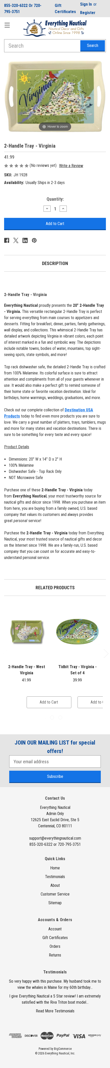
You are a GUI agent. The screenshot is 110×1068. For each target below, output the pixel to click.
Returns (55, 955)
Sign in (86, 4)
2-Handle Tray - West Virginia (26, 669)
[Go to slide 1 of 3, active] (44, 717)
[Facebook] (6, 240)
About (55, 885)
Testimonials (55, 876)
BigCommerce (63, 1049)
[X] (15, 240)
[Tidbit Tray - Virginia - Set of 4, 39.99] (77, 631)
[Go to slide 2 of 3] (52, 717)
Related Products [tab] (55, 587)
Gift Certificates (65, 8)
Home (55, 868)
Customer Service (55, 894)
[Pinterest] (34, 240)
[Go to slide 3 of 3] (60, 717)
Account (55, 929)
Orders (55, 946)
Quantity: (55, 199)
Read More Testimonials (55, 1011)
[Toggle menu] (7, 25)
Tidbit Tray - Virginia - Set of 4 (77, 669)
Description (55, 263)
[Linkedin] (25, 240)
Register (87, 12)
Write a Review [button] (71, 165)
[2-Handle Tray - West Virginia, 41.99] (26, 631)
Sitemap (55, 902)
